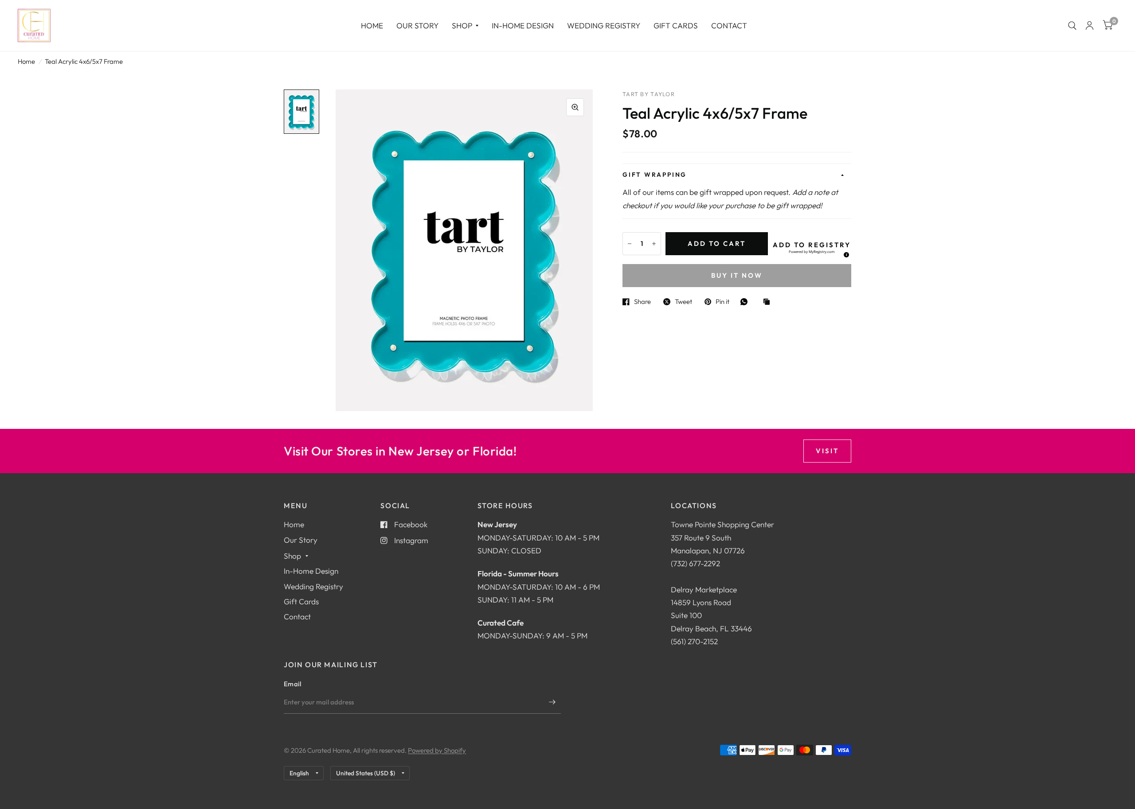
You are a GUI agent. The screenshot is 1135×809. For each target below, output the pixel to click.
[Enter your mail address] (552, 702)
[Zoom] (575, 107)
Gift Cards (676, 25)
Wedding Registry (603, 25)
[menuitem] (372, 25)
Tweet (683, 301)
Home (372, 25)
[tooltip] (845, 253)
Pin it (722, 301)
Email (292, 684)
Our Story (417, 25)
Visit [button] (827, 451)
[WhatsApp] (746, 301)
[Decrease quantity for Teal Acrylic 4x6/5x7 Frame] (629, 244)
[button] (811, 248)
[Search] (1072, 25)
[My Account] (1089, 25)
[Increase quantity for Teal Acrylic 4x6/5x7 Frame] (654, 244)
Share (642, 301)
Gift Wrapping (654, 175)
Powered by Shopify (437, 750)
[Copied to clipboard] (769, 302)
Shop (462, 25)
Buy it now (737, 275)
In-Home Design (523, 25)
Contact (729, 25)
